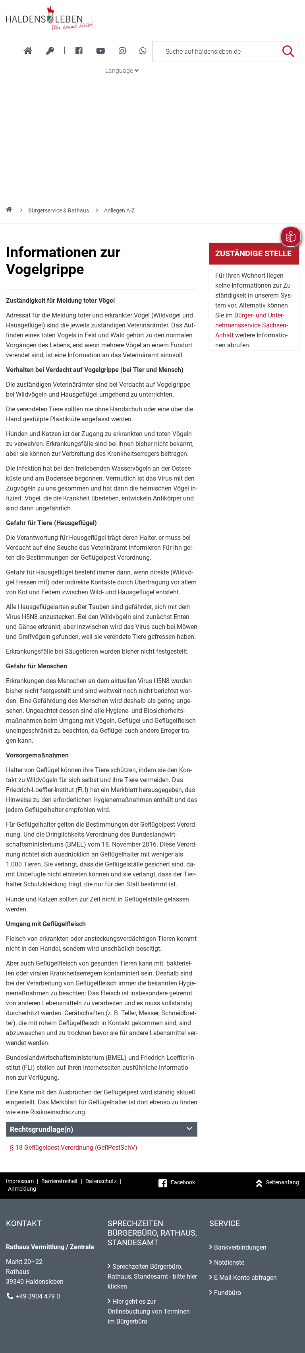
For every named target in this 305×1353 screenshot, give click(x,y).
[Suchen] (288, 51)
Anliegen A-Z (119, 210)
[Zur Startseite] (152, 17)
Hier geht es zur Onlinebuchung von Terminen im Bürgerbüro (149, 1311)
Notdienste (229, 1262)
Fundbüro (227, 1293)
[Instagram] (122, 51)
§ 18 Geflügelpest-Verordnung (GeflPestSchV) (73, 1147)
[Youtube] (100, 51)
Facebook (183, 1182)
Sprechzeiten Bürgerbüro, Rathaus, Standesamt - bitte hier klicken (152, 1276)
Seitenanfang (282, 1182)
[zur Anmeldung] (50, 51)
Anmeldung (22, 1189)
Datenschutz (101, 1181)
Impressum (20, 1181)
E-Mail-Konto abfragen (245, 1277)
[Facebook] (79, 51)
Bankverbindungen (240, 1247)
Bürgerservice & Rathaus (58, 210)
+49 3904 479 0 (38, 1296)
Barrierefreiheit (59, 1181)
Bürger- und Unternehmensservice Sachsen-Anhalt (251, 325)
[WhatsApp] (142, 51)
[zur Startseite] (28, 51)
